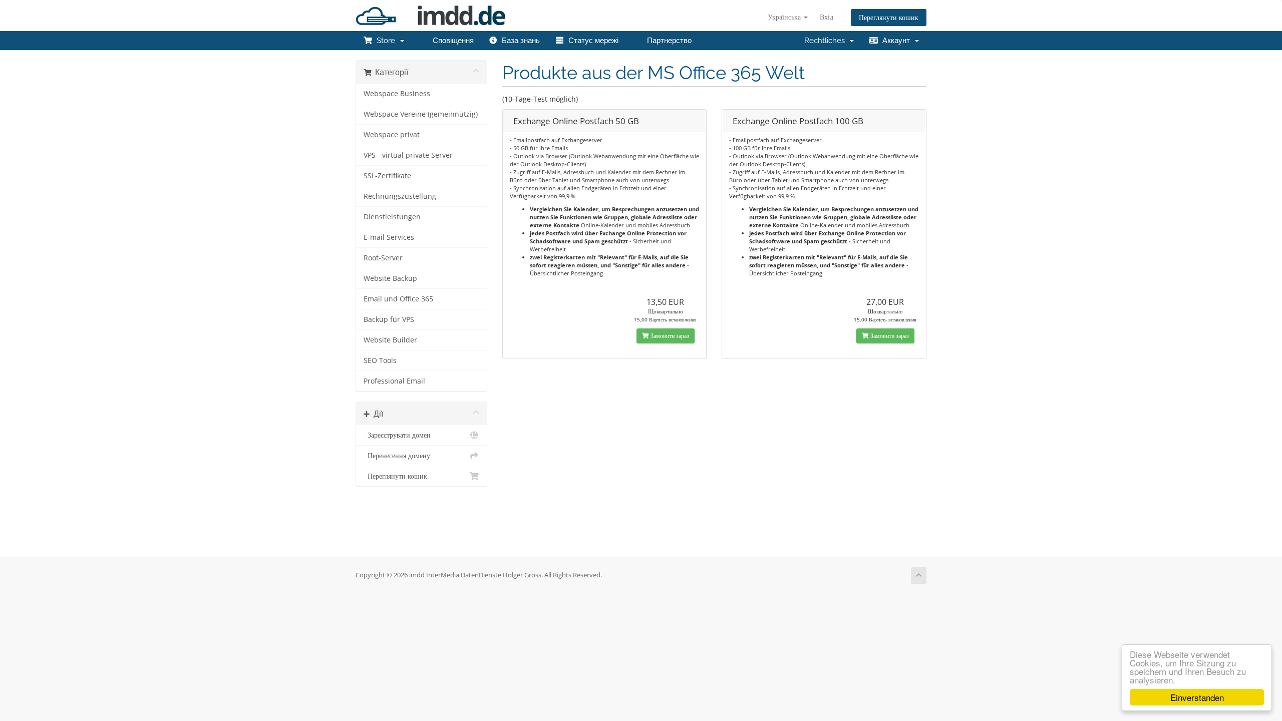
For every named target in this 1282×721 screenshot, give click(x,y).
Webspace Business (397, 93)
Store (386, 40)
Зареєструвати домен (397, 435)
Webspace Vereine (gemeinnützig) (421, 114)
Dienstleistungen (392, 216)
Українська (785, 17)
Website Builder (390, 339)
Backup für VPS (389, 319)
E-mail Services (389, 237)
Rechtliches (826, 40)
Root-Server (383, 257)
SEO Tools (380, 360)
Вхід (826, 17)
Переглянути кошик (888, 17)
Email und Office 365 (398, 298)
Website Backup (390, 278)
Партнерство (667, 40)
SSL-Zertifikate (387, 175)
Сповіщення (451, 40)
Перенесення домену (397, 455)
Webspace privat (392, 134)
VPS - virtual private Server (408, 155)
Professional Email (394, 381)
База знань (519, 40)
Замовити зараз (669, 335)
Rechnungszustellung (400, 196)
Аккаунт (896, 40)
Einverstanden (1197, 697)
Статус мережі (591, 40)
